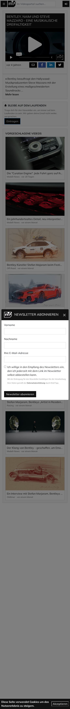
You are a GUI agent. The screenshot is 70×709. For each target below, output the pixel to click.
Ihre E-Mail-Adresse (16, 353)
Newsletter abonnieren (20, 394)
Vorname (9, 325)
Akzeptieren (60, 703)
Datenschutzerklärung (36, 383)
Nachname (10, 339)
